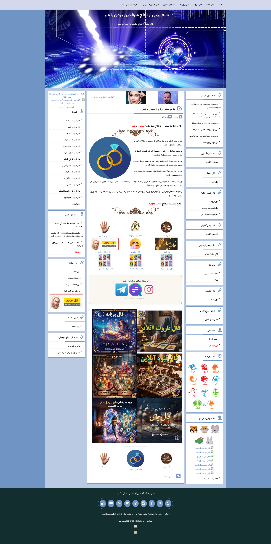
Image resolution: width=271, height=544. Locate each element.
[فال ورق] (114, 421)
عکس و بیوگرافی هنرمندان (69, 352)
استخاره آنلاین (169, 4)
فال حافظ (210, 4)
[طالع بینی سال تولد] (204, 452)
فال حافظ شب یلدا (73, 284)
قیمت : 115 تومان (66, 100)
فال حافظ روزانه (73, 278)
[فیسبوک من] (152, 503)
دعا (216, 280)
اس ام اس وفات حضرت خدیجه (205, 129)
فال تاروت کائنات (73, 133)
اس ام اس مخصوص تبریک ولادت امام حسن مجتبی (206, 105)
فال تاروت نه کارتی (72, 171)
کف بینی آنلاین (212, 234)
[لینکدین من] (103, 503)
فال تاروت (197, 4)
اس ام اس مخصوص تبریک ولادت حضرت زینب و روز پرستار (206, 115)
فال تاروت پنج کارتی (72, 159)
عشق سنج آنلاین (211, 319)
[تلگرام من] (160, 503)
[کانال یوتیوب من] (111, 503)
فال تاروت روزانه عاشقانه (69, 191)
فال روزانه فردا (74, 346)
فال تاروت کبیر (74, 127)
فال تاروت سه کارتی (72, 146)
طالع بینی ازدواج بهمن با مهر (158, 108)
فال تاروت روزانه (73, 120)
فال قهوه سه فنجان (210, 208)
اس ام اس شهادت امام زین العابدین (203, 136)
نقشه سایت (124, 521)
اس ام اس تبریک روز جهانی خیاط (205, 123)
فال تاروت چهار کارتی (71, 152)
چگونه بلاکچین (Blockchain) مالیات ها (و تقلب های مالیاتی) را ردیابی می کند (67, 234)
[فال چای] (159, 421)
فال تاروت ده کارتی (72, 178)
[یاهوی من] (168, 503)
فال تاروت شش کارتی (71, 165)
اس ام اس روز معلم (210, 142)
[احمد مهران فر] (168, 98)
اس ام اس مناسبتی (151, 4)
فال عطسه (76, 326)
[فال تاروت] (159, 332)
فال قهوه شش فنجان (209, 214)
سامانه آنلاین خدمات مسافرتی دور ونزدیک (67, 244)
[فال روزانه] (114, 332)
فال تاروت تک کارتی (72, 139)
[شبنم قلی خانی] (104, 98)
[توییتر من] (127, 503)
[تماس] (135, 503)
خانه (220, 4)
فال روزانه (184, 4)
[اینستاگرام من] (144, 503)
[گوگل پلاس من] (119, 503)
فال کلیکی (214, 299)
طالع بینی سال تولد (210, 478)
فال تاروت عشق (73, 184)
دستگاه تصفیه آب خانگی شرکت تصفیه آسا (68, 225)
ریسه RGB (213, 339)
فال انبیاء (214, 182)
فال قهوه (214, 201)
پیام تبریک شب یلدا (72, 291)
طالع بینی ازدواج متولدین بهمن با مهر (136, 14)
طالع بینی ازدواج (165, 203)
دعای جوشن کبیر (211, 273)
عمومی (165, 476)
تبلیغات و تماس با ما (130, 4)
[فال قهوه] (159, 376)
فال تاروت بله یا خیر (72, 197)
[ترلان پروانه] (136, 98)
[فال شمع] (114, 376)
